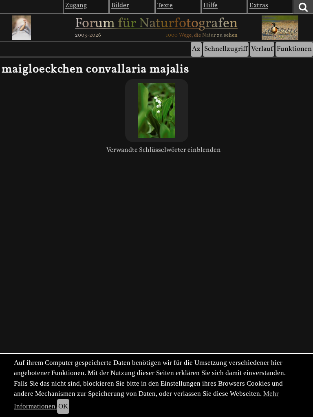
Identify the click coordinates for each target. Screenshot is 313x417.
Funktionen (294, 49)
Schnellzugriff (225, 49)
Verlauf (262, 49)
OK (63, 406)
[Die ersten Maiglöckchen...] (156, 110)
